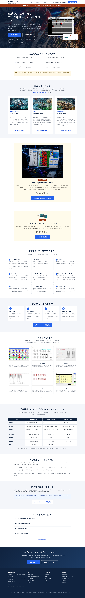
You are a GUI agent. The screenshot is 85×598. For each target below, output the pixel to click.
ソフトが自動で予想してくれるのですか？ (26, 518)
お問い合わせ (63, 2)
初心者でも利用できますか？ (23, 533)
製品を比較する (15, 34)
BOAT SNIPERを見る (19, 130)
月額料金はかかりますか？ (22, 528)
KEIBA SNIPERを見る (66, 130)
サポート (49, 2)
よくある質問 (56, 2)
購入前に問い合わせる (49, 562)
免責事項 (64, 582)
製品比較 (38, 2)
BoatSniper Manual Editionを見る (42, 198)
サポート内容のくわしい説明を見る (42, 502)
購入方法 (44, 2)
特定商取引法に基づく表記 (67, 576)
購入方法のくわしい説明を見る (42, 325)
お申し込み (47, 582)
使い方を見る (28, 34)
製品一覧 (33, 2)
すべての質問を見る (42, 539)
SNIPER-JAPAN (13, 2)
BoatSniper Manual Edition (39, 92)
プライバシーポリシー (66, 578)
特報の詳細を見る (42, 237)
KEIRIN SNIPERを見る (42, 130)
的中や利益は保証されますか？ (23, 523)
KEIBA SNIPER (31, 580)
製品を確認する (72, 2)
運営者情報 (64, 574)
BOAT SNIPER (31, 574)
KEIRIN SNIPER (31, 578)
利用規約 (64, 580)
